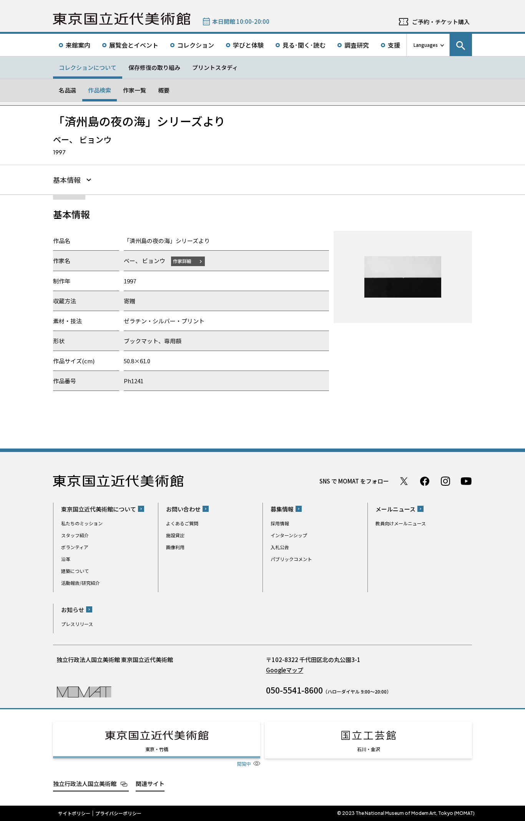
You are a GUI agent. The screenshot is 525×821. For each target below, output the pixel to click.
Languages (426, 44)
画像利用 (175, 547)
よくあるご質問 (182, 523)
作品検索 (99, 90)
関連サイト (150, 784)
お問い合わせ (183, 509)
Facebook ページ (424, 481)
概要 (163, 90)
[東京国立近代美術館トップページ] (121, 19)
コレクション (195, 45)
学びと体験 (248, 45)
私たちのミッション (82, 523)
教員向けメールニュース (400, 523)
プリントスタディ (215, 67)
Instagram (445, 481)
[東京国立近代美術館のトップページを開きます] (83, 691)
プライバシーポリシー (118, 813)
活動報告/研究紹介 (80, 582)
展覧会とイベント (133, 45)
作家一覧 (134, 90)
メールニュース (395, 509)
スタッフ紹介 (75, 535)
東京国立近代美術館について (98, 509)
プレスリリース (77, 624)
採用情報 (280, 523)
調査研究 (356, 45)
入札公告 (280, 547)
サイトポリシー (74, 813)
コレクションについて (87, 67)
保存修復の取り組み (154, 67)
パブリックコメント (291, 559)
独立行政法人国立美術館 (84, 784)
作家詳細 (182, 261)
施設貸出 (175, 535)
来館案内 (78, 45)
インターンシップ (289, 535)
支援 (394, 45)
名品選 (67, 90)
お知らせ (72, 610)
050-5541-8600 (294, 690)
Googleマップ (284, 670)
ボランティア (74, 547)
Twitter (404, 481)
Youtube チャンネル (466, 481)
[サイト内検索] (461, 45)
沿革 (65, 559)
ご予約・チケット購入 (441, 22)
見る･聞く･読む (304, 45)
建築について (75, 571)
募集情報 (282, 509)
